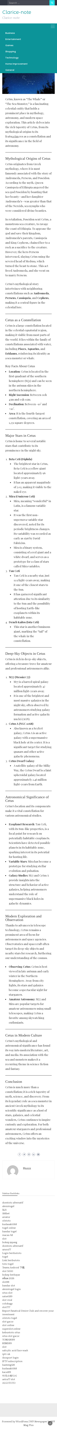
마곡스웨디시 (9, 1375)
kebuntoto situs (11, 1332)
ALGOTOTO (9, 1383)
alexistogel (8, 1206)
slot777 (6, 1307)
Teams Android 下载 (13, 1267)
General (9, 70)
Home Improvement (16, 63)
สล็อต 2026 (8, 1278)
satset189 (7, 1296)
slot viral (7, 1300)
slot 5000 (7, 1271)
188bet (6, 1213)
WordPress (22, 1421)
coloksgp (7, 1303)
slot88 (5, 1282)
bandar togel (9, 1231)
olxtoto (6, 1220)
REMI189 (7, 1343)
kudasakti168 (9, 1224)
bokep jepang (9, 1242)
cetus (15, 136)
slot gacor (8, 1321)
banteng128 (8, 1365)
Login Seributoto (11, 1253)
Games (9, 45)
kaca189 (6, 1372)
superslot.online (11, 1329)
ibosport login (10, 1357)
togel (5, 1256)
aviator (6, 1217)
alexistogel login (11, 1289)
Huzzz (27, 1168)
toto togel (8, 1264)
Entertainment (13, 39)
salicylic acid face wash (15, 1350)
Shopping (10, 51)
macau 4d (7, 1235)
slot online (8, 1325)
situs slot (7, 1292)
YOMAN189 (8, 1339)
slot (4, 1238)
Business (10, 33)
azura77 (6, 1249)
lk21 (4, 1210)
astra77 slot (8, 1379)
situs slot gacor (10, 1336)
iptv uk (6, 1354)
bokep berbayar (11, 1274)
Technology (12, 57)
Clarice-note (16, 12)
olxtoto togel (9, 1318)
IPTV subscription (12, 1361)
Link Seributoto (11, 1260)
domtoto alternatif (12, 1202)
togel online (9, 1228)
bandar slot (8, 1285)
